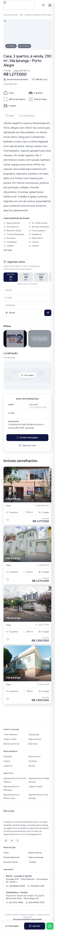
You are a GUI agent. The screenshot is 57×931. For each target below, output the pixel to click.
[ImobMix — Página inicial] (19, 5)
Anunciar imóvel (11, 862)
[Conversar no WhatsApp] (49, 926)
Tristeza (7, 761)
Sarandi (32, 766)
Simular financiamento (17, 79)
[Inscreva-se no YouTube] (11, 840)
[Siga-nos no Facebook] (17, 840)
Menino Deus (34, 756)
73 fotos (26, 46)
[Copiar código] (28, 70)
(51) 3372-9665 (16, 902)
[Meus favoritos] (43, 5)
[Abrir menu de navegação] (49, 5)
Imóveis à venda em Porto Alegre (39, 15)
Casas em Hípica (35, 786)
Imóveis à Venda (11, 15)
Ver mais (8, 250)
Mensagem (14, 926)
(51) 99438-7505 (37, 902)
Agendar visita (29, 445)
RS (21, 15)
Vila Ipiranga (34, 734)
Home (6, 852)
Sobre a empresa (36, 857)
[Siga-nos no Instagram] (6, 840)
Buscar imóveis (35, 852)
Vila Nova (33, 761)
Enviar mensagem (29, 437)
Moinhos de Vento (11, 744)
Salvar (11, 116)
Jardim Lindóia (10, 739)
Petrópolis (8, 756)
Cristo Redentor (11, 734)
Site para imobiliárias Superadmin (27, 919)
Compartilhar (28, 116)
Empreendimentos (12, 857)
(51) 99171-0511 (37, 886)
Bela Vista (33, 744)
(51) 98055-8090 (17, 886)
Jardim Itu (8, 766)
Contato (32, 862)
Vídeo (12, 46)
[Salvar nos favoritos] (7, 520)
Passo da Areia (35, 739)
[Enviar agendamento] (47, 313)
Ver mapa (29, 375)
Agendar (36, 926)
